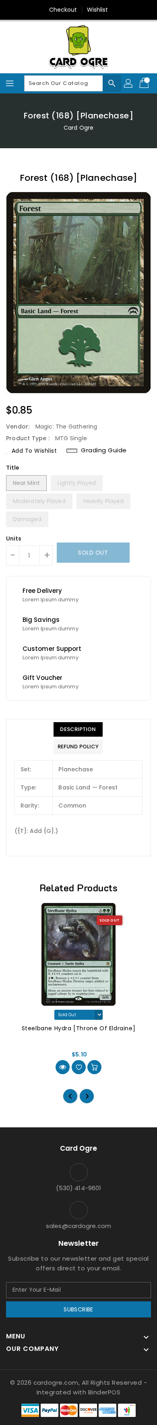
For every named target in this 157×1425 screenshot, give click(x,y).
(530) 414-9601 (78, 1188)
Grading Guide (104, 450)
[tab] (78, 729)
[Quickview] (63, 1067)
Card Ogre (78, 128)
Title (13, 468)
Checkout (63, 10)
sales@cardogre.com (78, 1226)
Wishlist (97, 10)
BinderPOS (104, 1392)
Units (14, 538)
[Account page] (129, 83)
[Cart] (145, 83)
